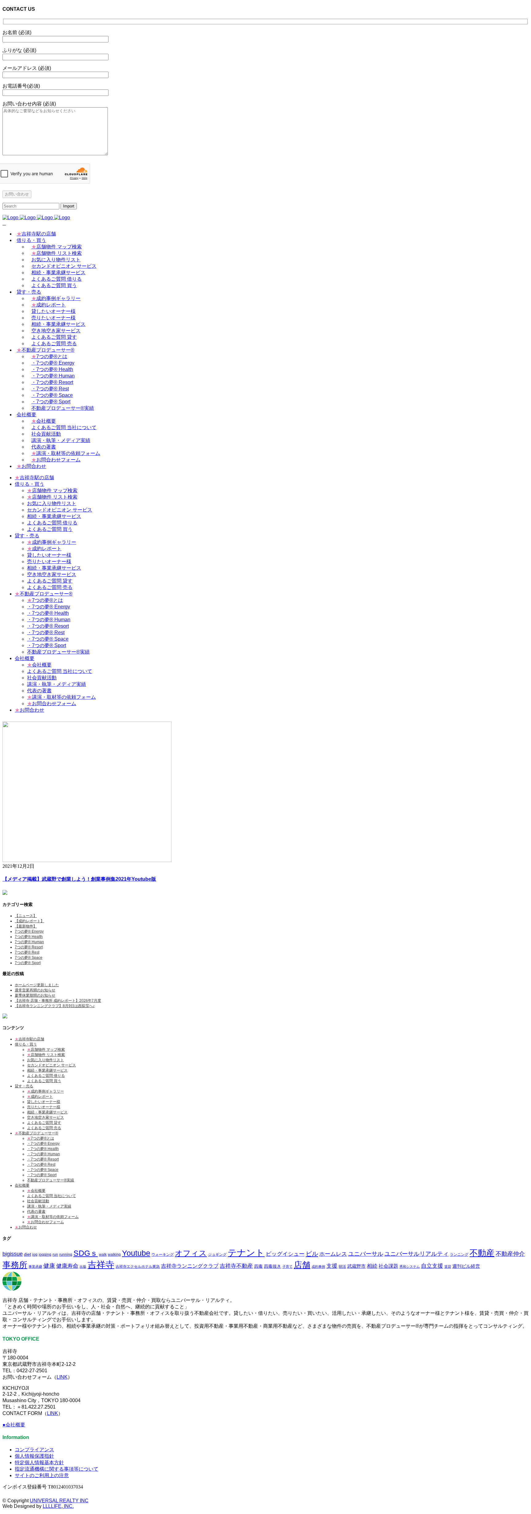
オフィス (191, 1253)
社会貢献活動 (38, 1201)
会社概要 (22, 1185)
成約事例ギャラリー (45, 1091)
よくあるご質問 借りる (46, 1075)
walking (114, 1254)
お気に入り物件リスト (45, 1060)
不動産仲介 (510, 1254)
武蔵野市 (356, 1266)
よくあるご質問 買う (44, 1081)
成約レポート (40, 1096)
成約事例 (318, 1266)
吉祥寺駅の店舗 (29, 1039)
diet (27, 1254)
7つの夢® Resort (29, 947)
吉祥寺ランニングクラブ (189, 1266)
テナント (246, 1253)
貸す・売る (24, 1086)
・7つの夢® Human (43, 1154)
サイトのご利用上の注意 (42, 1475)
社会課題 (388, 1266)
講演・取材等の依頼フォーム (53, 1217)
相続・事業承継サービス (47, 1070)
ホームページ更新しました (37, 985)
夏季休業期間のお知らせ (35, 995)
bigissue (12, 1254)
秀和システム (409, 1266)
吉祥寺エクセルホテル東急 (138, 1266)
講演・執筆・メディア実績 (49, 1206)
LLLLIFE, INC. (58, 1506)
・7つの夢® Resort (43, 1159)
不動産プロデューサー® (36, 1133)
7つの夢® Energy (29, 931)
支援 (331, 1266)
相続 (372, 1266)
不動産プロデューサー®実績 (50, 1180)
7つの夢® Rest (27, 952)
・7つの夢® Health (43, 1149)
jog (34, 1254)
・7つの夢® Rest (41, 1164)
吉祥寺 (101, 1264)
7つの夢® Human (29, 942)
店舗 (302, 1265)
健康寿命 (67, 1266)
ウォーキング (162, 1254)
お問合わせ (26, 1227)
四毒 (258, 1266)
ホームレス (333, 1254)
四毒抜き (272, 1266)
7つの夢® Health (29, 937)
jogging (45, 1254)
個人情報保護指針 (34, 1456)
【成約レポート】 (29, 921)
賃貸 (447, 1266)
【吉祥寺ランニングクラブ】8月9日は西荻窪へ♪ (55, 1006)
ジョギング (217, 1254)
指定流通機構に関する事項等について (56, 1469)
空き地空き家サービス (45, 1117)
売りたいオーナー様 (43, 1107)
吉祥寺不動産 (236, 1266)
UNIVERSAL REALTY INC (59, 1500)
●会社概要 (13, 1424)
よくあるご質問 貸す (44, 1123)
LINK (62, 1377)
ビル (312, 1253)
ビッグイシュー (285, 1254)
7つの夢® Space (28, 957)
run (55, 1254)
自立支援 (432, 1266)
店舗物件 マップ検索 (46, 1049)
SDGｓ (85, 1253)
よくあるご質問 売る (44, 1128)
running (65, 1254)
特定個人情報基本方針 (39, 1462)
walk (103, 1254)
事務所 (14, 1265)
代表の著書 (36, 1211)
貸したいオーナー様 (43, 1102)
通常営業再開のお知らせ (35, 990)
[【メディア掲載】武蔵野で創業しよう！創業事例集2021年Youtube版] (86, 860)
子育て (287, 1266)
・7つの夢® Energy (43, 1143)
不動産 (482, 1253)
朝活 (342, 1266)
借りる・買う (26, 1044)
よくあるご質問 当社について (51, 1196)
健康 (49, 1266)
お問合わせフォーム (45, 1222)
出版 (83, 1266)
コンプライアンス (34, 1449)
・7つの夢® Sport (42, 1175)
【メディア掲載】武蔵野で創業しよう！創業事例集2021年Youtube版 (79, 879)
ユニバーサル (365, 1254)
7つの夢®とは (40, 1138)
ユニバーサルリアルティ (416, 1254)
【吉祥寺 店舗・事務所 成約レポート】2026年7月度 (58, 1000)
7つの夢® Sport (28, 963)
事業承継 (35, 1266)
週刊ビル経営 (466, 1266)
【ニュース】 (26, 916)
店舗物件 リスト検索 (46, 1055)
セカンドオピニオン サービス (51, 1065)
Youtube (136, 1253)
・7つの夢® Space (42, 1170)
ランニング (459, 1254)
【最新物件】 (26, 926)
